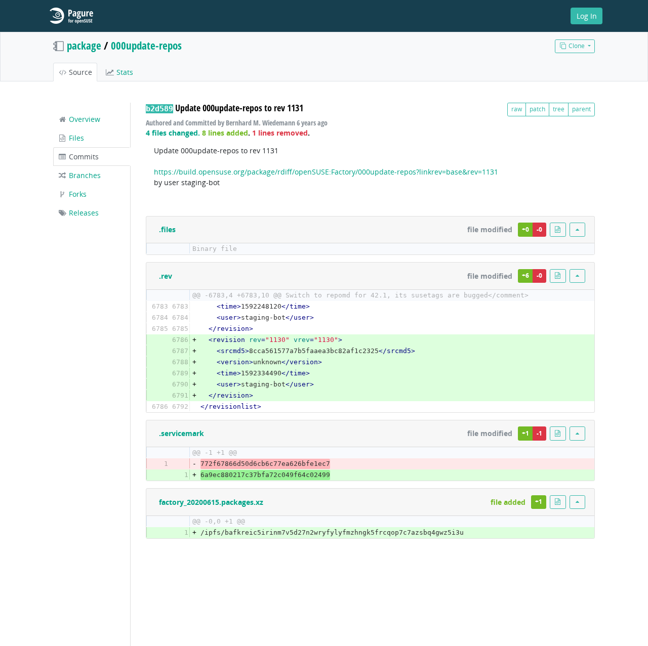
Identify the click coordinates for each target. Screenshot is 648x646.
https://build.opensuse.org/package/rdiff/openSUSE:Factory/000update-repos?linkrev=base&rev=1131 (326, 172)
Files (75, 138)
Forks (77, 194)
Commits (83, 156)
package (84, 45)
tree (558, 109)
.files (167, 229)
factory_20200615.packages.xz (211, 502)
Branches (84, 175)
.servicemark (181, 433)
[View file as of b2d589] (558, 229)
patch (537, 109)
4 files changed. (173, 133)
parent (581, 109)
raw (516, 109)
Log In (587, 16)
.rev (165, 276)
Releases (83, 213)
